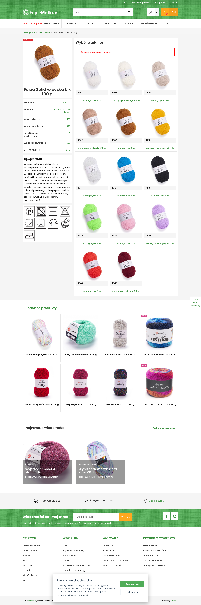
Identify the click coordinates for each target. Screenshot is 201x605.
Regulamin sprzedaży (141, 3)
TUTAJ (195, 302)
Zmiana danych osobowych (116, 560)
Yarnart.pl (32, 601)
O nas (125, 3)
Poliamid (129, 23)
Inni (169, 23)
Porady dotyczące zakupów (76, 565)
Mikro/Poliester (149, 23)
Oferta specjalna (32, 23)
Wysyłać (125, 517)
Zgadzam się (132, 584)
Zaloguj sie (108, 545)
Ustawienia (132, 592)
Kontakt (174, 3)
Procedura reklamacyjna (75, 570)
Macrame (110, 23)
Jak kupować (159, 3)
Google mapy (156, 500)
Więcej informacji (79, 595)
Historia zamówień (112, 565)
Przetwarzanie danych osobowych (95, 523)
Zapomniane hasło (112, 555)
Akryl (90, 23)
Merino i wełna (52, 23)
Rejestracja (108, 550)
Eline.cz (175, 601)
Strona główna (29, 33)
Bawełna (71, 23)
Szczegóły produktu (40, 356)
